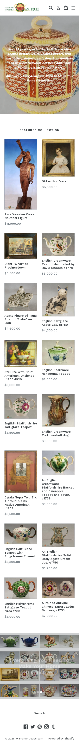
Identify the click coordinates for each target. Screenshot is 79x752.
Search (39, 713)
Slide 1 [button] (35, 692)
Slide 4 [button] (44, 692)
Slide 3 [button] (41, 692)
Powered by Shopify (61, 738)
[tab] (35, 692)
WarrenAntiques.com (29, 738)
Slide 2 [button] (38, 692)
